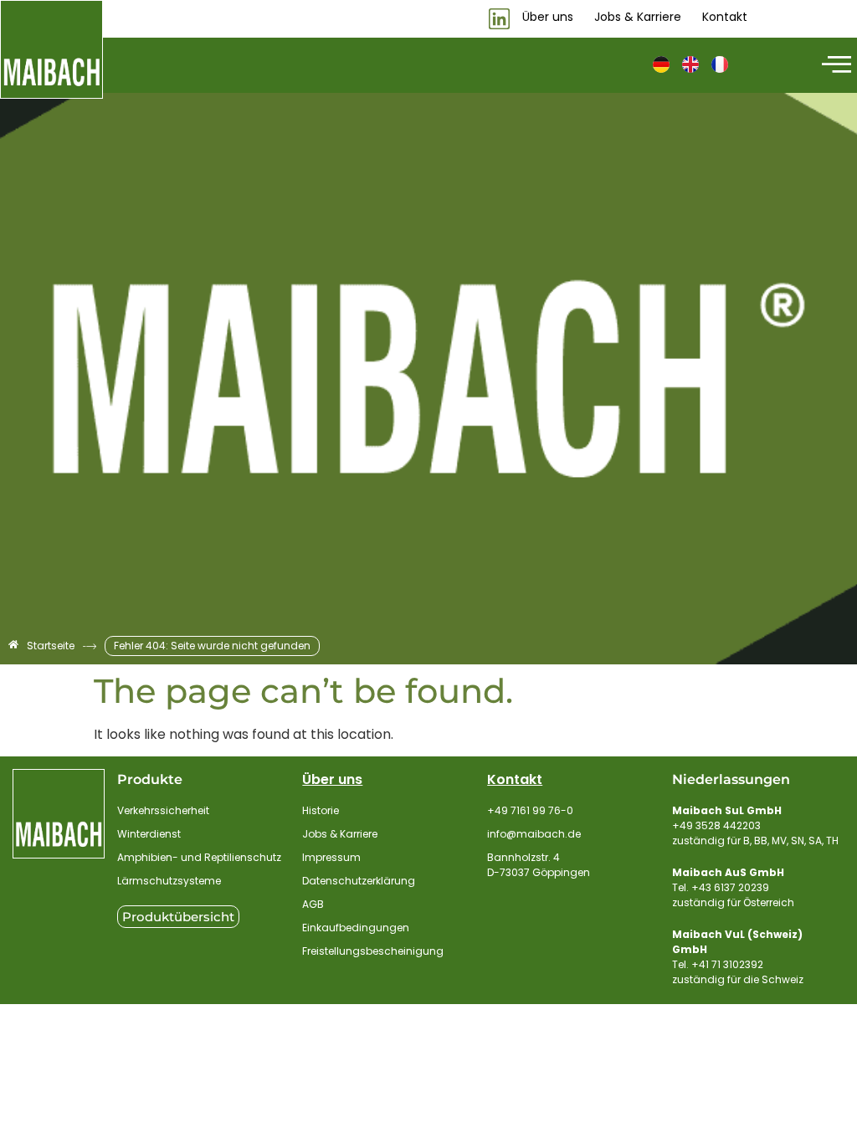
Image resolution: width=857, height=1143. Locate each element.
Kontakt (514, 779)
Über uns (332, 779)
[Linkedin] (499, 18)
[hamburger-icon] (834, 65)
